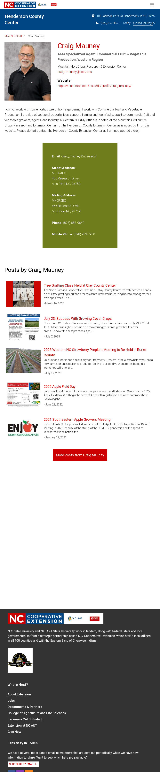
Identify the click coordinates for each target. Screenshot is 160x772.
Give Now (14, 732)
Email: (56, 156)
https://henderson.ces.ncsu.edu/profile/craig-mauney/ (94, 86)
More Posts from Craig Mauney (80, 455)
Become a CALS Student (25, 719)
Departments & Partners (25, 707)
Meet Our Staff (13, 36)
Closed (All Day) (143, 23)
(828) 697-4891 (110, 23)
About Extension (19, 694)
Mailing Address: (64, 195)
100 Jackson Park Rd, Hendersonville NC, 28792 (126, 16)
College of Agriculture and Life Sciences (37, 713)
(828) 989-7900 (84, 234)
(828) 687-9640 (73, 223)
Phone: (57, 223)
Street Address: (64, 168)
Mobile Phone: (62, 234)
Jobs (11, 700)
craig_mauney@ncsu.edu (75, 72)
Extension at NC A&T (22, 725)
